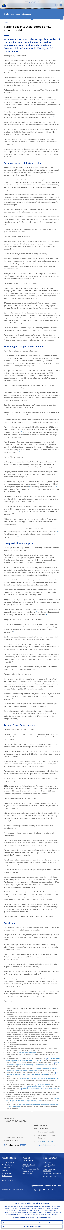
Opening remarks (23, 1052)
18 (13, 698)
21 (11, 820)
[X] (31, 1189)
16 (50, 649)
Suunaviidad (6, 1167)
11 (18, 536)
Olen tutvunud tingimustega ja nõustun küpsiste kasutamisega (33, 1222)
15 (13, 631)
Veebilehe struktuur (8, 1180)
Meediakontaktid (12, 1145)
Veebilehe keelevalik (49, 1176)
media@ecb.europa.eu (48, 1145)
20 (47, 793)
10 (57, 531)
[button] (61, 2)
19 (35, 785)
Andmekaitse (47, 1162)
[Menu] (61, 5)
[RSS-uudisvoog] (53, 1189)
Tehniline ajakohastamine (30, 1169)
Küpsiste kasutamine (45, 1217)
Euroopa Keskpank (8, 1162)
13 (36, 611)
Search (55, 5)
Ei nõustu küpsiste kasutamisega (33, 1226)
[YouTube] (44, 1189)
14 (46, 614)
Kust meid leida (7, 1176)
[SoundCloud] (48, 1189)
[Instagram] (40, 1189)
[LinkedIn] (35, 1189)
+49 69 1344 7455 (46, 1141)
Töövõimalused (7, 1165)
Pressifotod (5, 1170)
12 (45, 562)
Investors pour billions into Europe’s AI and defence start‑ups (41, 1088)
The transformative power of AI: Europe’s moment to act (34, 1078)
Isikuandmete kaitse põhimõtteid (24, 1217)
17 (13, 661)
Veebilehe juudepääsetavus (52, 1173)
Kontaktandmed (7, 1173)
